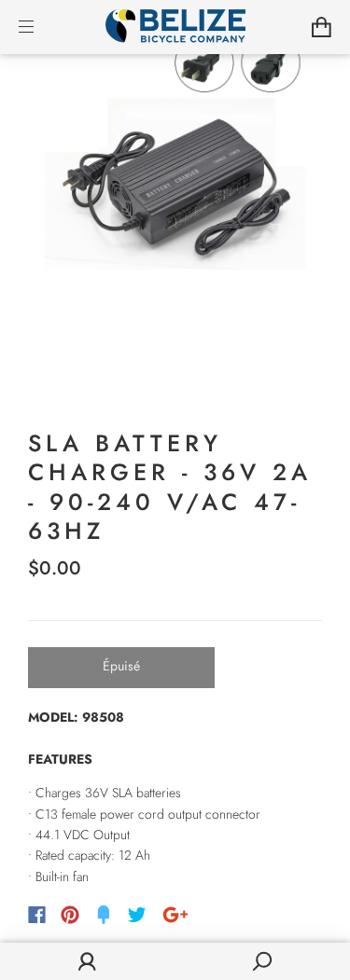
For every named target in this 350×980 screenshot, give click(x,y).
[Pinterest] (70, 914)
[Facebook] (37, 914)
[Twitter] (137, 914)
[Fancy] (103, 914)
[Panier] (321, 27)
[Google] (175, 914)
